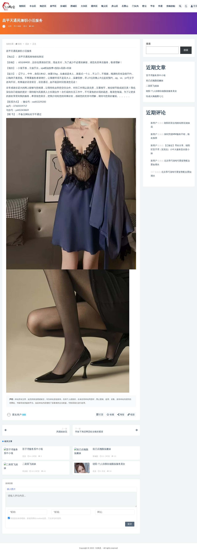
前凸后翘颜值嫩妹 (102, 449)
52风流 (98, 548)
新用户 (154, 123)
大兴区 (84, 6)
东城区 (63, 6)
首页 (20, 44)
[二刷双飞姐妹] (11, 466)
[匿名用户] (4, 26)
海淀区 (43, 6)
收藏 (111, 415)
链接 (132, 415)
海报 (121, 415)
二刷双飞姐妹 (29, 464)
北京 (10, 26)
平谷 (152, 6)
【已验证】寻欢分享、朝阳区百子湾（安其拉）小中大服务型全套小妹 (170, 149)
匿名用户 (19, 415)
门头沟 (135, 6)
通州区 (94, 6)
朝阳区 (22, 6)
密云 (144, 6)
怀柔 (160, 6)
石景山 (125, 6)
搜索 (148, 44)
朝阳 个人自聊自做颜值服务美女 (109, 464)
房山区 (114, 6)
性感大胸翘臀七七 (154, 96)
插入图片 (11, 489)
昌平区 (53, 6)
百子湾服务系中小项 (32, 449)
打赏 (100, 415)
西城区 (73, 6)
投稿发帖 (171, 6)
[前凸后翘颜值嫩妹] (82, 451)
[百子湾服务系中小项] (11, 451)
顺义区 (104, 6)
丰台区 (33, 6)
